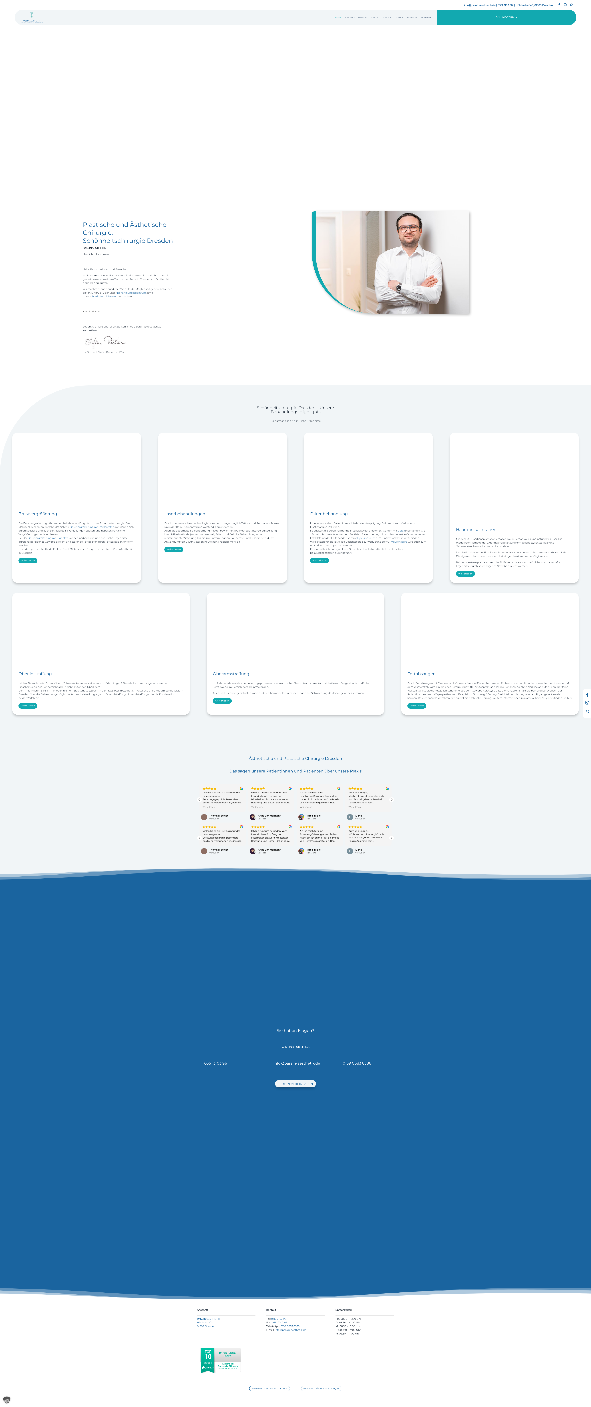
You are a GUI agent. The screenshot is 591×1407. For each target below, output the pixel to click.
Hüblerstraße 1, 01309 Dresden (534, 5)
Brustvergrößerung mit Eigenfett (48, 538)
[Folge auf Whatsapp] (571, 4)
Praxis (387, 17)
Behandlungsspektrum (131, 292)
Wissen (398, 17)
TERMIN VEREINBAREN (193, 124)
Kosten (375, 17)
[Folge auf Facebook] (559, 4)
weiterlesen (92, 311)
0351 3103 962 (280, 1322)
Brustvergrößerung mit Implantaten (92, 527)
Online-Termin (506, 17)
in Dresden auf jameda (228, 1366)
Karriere (426, 17)
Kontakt (412, 17)
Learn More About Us (98, 368)
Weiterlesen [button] (209, 807)
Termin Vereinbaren (295, 1083)
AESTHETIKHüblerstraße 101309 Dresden (208, 1322)
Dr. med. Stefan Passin (227, 1354)
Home (337, 17)
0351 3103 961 (506, 5)
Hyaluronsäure (366, 538)
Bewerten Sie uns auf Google (321, 1388)
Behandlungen (354, 17)
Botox (401, 530)
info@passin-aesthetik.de (480, 5)
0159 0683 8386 (357, 1063)
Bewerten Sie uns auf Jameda (270, 1388)
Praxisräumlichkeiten (104, 296)
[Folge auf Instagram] (565, 4)
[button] (391, 799)
